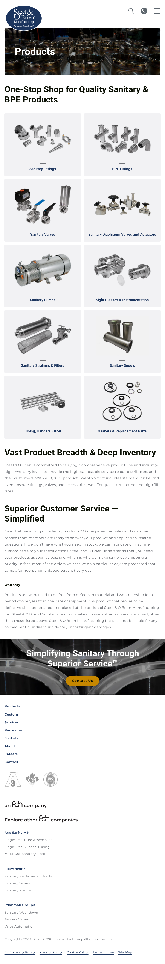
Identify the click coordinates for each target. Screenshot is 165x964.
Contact (11, 762)
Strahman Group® (20, 905)
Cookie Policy (77, 952)
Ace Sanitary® (17, 832)
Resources (14, 730)
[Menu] (157, 11)
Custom (11, 714)
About (10, 746)
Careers (11, 754)
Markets (11, 738)
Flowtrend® (15, 869)
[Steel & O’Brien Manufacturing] (24, 18)
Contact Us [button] (82, 681)
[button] (42, 144)
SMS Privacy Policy (20, 952)
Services (12, 722)
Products (12, 706)
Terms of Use (103, 952)
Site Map (125, 952)
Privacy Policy (51, 952)
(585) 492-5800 (144, 11)
